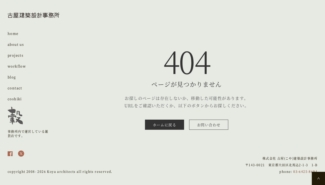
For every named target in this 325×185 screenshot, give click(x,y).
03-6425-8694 (305, 171)
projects (15, 55)
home (13, 33)
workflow (17, 66)
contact (15, 87)
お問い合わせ (208, 124)
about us (16, 44)
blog (12, 77)
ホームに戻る (164, 124)
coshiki (15, 98)
